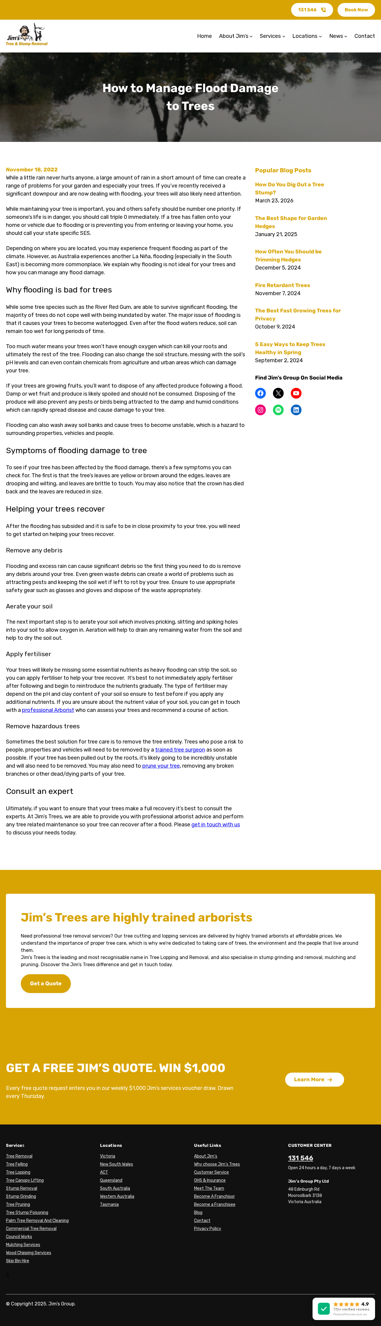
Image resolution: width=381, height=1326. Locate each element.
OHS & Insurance (210, 1180)
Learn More (309, 1079)
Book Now (356, 10)
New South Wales (116, 1164)
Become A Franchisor (214, 1196)
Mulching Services (23, 1244)
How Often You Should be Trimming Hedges (288, 255)
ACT (104, 1172)
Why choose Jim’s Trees (217, 1164)
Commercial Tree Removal (31, 1228)
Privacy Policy (207, 1228)
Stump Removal (21, 1188)
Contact (202, 1220)
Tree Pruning (18, 1204)
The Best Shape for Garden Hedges (291, 222)
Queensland (111, 1180)
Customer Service (211, 1172)
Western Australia (117, 1196)
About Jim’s (205, 1156)
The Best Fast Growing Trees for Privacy (298, 314)
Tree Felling (17, 1164)
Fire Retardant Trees (282, 285)
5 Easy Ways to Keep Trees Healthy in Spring (290, 348)
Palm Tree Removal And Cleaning (37, 1220)
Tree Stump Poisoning (27, 1212)
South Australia (115, 1188)
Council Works (19, 1236)
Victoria (107, 1156)
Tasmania (109, 1204)
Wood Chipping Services (28, 1252)
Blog (198, 1212)
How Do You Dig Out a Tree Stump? (289, 188)
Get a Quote (46, 983)
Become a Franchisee (214, 1204)
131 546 (307, 10)
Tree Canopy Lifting (25, 1180)
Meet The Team (209, 1188)
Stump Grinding (21, 1196)
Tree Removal (19, 1156)
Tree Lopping (18, 1172)
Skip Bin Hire (17, 1260)
